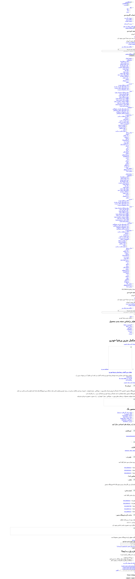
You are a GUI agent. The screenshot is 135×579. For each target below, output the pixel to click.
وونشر (127, 160)
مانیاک (127, 138)
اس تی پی (126, 141)
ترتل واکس (126, 135)
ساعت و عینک (122, 125)
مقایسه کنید (129, 380)
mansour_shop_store (130, 450)
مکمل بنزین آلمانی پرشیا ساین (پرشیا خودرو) (120, 372)
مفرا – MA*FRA (127, 417)
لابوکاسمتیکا (125, 140)
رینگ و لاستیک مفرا (124, 95)
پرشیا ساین (126, 119)
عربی (125, 5)
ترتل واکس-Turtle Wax (126, 418)
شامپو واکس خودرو (124, 67)
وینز (128, 159)
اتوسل (127, 134)
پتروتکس (126, 165)
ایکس (117, 570)
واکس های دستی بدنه (123, 74)
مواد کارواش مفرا (124, 94)
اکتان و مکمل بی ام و (123, 116)
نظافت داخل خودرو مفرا (122, 100)
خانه (131, 316)
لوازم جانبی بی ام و (121, 131)
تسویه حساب (131, 44)
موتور (127, 82)
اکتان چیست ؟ (128, 414)
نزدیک (133, 540)
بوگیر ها (127, 70)
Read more (129, 377)
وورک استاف (125, 154)
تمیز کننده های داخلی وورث (122, 88)
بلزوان (127, 146)
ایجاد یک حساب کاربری (129, 563)
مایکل (127, 149)
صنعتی (127, 79)
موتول (127, 153)
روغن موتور (126, 77)
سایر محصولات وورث (123, 89)
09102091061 (127, 470)
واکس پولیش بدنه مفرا (123, 103)
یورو (128, 12)
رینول (127, 150)
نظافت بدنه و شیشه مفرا (122, 98)
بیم (128, 147)
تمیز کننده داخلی (124, 62)
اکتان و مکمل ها (124, 61)
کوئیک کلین (126, 151)
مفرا (131, 91)
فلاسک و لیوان (122, 126)
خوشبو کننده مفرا (124, 106)
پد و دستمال (126, 80)
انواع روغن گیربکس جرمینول (124, 412)
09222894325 (127, 473)
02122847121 (127, 509)
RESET (128, 578)
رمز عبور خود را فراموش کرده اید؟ (126, 546)
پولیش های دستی (124, 73)
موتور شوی (126, 71)
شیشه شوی (126, 68)
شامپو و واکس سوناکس (122, 113)
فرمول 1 (126, 166)
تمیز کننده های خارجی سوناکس (121, 108)
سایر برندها (129, 132)
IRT (131, 7)
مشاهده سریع (104, 369)
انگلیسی (127, 2)
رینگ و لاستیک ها (124, 65)
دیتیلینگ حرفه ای (124, 76)
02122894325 (127, 511)
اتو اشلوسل (126, 156)
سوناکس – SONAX (127, 420)
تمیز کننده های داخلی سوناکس (121, 110)
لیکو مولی (126, 143)
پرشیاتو (127, 117)
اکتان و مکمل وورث (123, 85)
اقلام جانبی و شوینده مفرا (122, 104)
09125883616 (127, 467)
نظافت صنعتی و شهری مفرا (121, 101)
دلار (128, 10)
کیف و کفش (122, 128)
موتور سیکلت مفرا (124, 97)
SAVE (133, 578)
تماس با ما (129, 171)
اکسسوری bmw (125, 123)
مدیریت (130, 330)
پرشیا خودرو (129, 114)
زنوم (127, 162)
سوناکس (129, 107)
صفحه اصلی (129, 58)
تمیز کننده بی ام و (124, 120)
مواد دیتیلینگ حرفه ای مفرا (122, 92)
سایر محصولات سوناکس (122, 111)
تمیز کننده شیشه (124, 64)
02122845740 (127, 506)
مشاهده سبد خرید (130, 42)
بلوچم (127, 157)
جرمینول (126, 137)
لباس (124, 129)
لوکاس (127, 163)
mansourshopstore (130, 436)
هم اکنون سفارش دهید (129, 26)
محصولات (129, 60)
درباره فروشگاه (128, 169)
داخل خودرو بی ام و (124, 122)
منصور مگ (129, 168)
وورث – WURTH (127, 421)
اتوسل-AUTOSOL (127, 415)
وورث (130, 83)
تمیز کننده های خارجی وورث (121, 86)
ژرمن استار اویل (124, 144)
